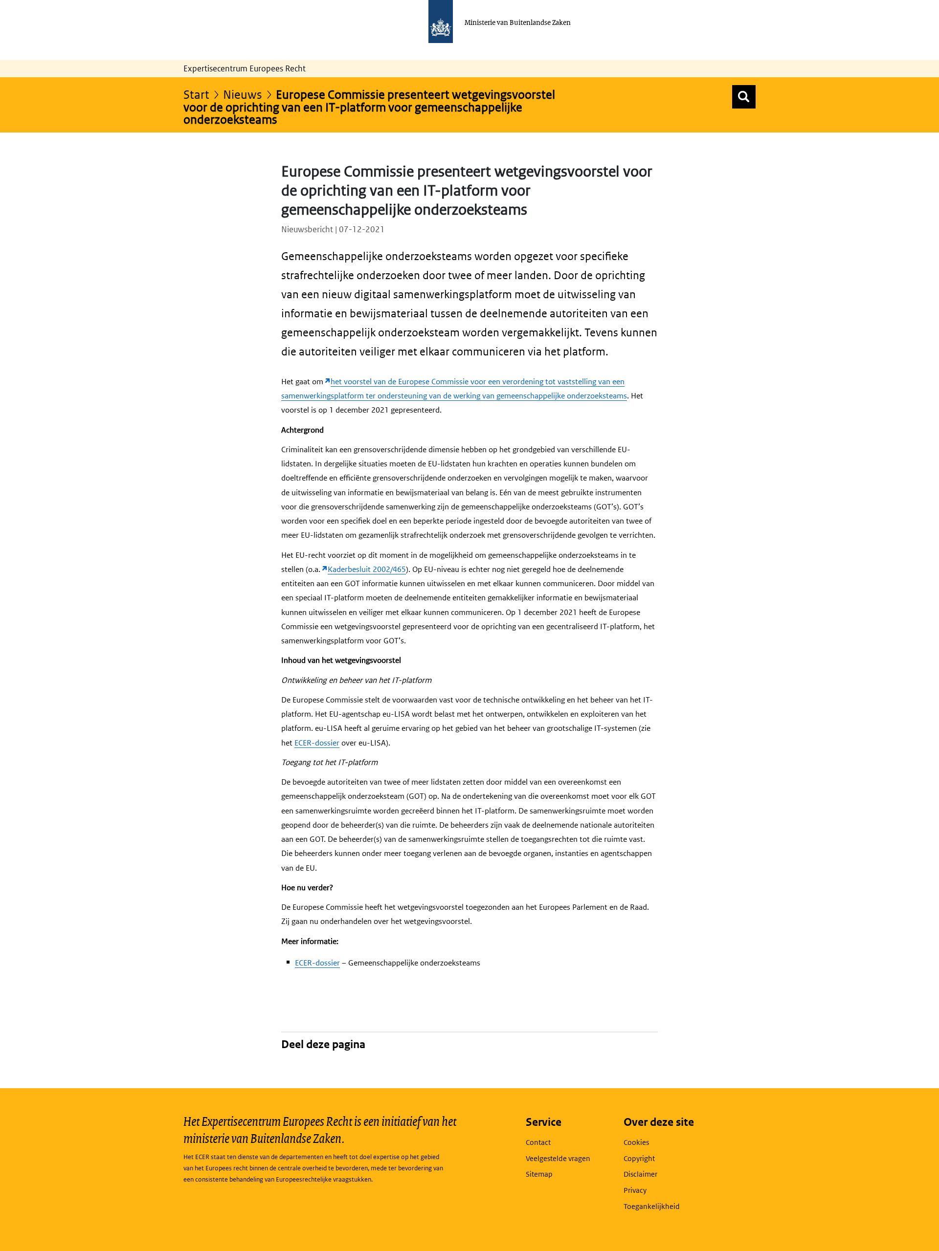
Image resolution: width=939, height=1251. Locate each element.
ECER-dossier (316, 743)
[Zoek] (744, 97)
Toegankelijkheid (652, 1206)
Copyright (639, 1158)
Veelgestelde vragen (558, 1158)
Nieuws (242, 94)
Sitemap (539, 1174)
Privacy (635, 1190)
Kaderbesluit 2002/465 (367, 569)
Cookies (636, 1142)
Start (196, 94)
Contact (538, 1142)
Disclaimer (640, 1174)
